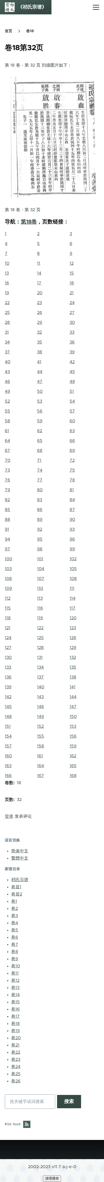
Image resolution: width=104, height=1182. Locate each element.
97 (7, 549)
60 (72, 421)
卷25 (16, 1074)
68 (39, 450)
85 (7, 510)
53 (39, 401)
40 (7, 362)
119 (40, 618)
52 (7, 401)
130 (8, 657)
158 (40, 746)
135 (73, 667)
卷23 (15, 1059)
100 (8, 559)
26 (39, 312)
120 (73, 618)
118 (8, 618)
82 (7, 500)
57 (72, 411)
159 (73, 746)
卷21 (15, 1045)
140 (40, 687)
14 (39, 273)
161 (40, 756)
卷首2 (16, 894)
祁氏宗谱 (19, 880)
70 (7, 460)
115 (8, 608)
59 (39, 421)
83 (39, 500)
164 (40, 766)
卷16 (15, 1009)
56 (39, 411)
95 (39, 539)
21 (72, 293)
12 (72, 263)
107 (40, 578)
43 (7, 372)
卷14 (15, 995)
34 (7, 342)
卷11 (15, 973)
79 (7, 490)
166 (8, 776)
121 (7, 628)
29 (39, 322)
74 (39, 470)
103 (8, 569)
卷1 (14, 901)
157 (8, 746)
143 (40, 697)
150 (73, 716)
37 (7, 352)
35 (39, 342)
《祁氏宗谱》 (32, 7)
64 (7, 441)
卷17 (15, 1016)
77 (39, 480)
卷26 (16, 1081)
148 (8, 716)
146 (40, 707)
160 (8, 756)
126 (73, 638)
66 (72, 441)
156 (73, 736)
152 (40, 726)
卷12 (15, 980)
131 (40, 657)
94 (7, 539)
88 (7, 519)
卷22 (15, 1052)
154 (8, 736)
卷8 (14, 952)
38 (39, 352)
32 (39, 332)
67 (7, 450)
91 (7, 529)
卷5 (14, 930)
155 (40, 736)
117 (72, 608)
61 (7, 431)
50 (40, 391)
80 (40, 490)
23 (39, 303)
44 (39, 372)
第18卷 (29, 221)
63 (72, 431)
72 (72, 460)
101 (40, 559)
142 (8, 697)
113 (40, 598)
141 (72, 687)
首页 (8, 31)
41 (39, 362)
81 (72, 490)
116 (40, 608)
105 (73, 569)
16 (7, 283)
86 (39, 510)
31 (7, 332)
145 (8, 707)
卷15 (15, 1002)
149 (40, 716)
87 (72, 510)
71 (39, 460)
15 (72, 273)
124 (8, 638)
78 (72, 480)
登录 (9, 816)
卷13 (15, 987)
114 (72, 598)
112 (7, 598)
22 (7, 303)
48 (72, 381)
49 (7, 391)
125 (40, 638)
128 (40, 647)
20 (39, 293)
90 (72, 519)
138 (73, 677)
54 (72, 401)
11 (38, 263)
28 (7, 322)
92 (39, 529)
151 (8, 726)
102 (73, 559)
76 (7, 480)
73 (7, 470)
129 (73, 647)
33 (72, 332)
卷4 (14, 923)
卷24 (16, 1067)
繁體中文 (19, 858)
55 (7, 411)
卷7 (14, 944)
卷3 (14, 916)
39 (72, 352)
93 (72, 529)
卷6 (14, 937)
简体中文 (19, 851)
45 (72, 372)
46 (7, 381)
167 (40, 776)
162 (73, 756)
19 (7, 293)
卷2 (14, 908)
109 (8, 588)
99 (72, 549)
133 (8, 667)
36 (72, 342)
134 (40, 667)
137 (40, 677)
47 (39, 381)
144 (73, 697)
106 (8, 578)
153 (73, 726)
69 (72, 450)
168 (73, 776)
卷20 (16, 1038)
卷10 (15, 966)
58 (7, 421)
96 (72, 539)
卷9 (14, 959)
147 (73, 707)
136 (8, 677)
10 (7, 263)
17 (39, 283)
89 (39, 519)
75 (72, 470)
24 (72, 303)
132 (73, 657)
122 (40, 628)
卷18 (30, 31)
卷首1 (16, 887)
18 (72, 283)
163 (8, 766)
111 (72, 588)
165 (73, 766)
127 (8, 647)
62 (39, 431)
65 (39, 441)
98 (39, 549)
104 (40, 569)
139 (8, 687)
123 (73, 628)
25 (7, 312)
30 (72, 322)
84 (72, 500)
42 (72, 362)
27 (72, 312)
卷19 (15, 1031)
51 (72, 391)
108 (73, 578)
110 (40, 588)
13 (7, 273)
